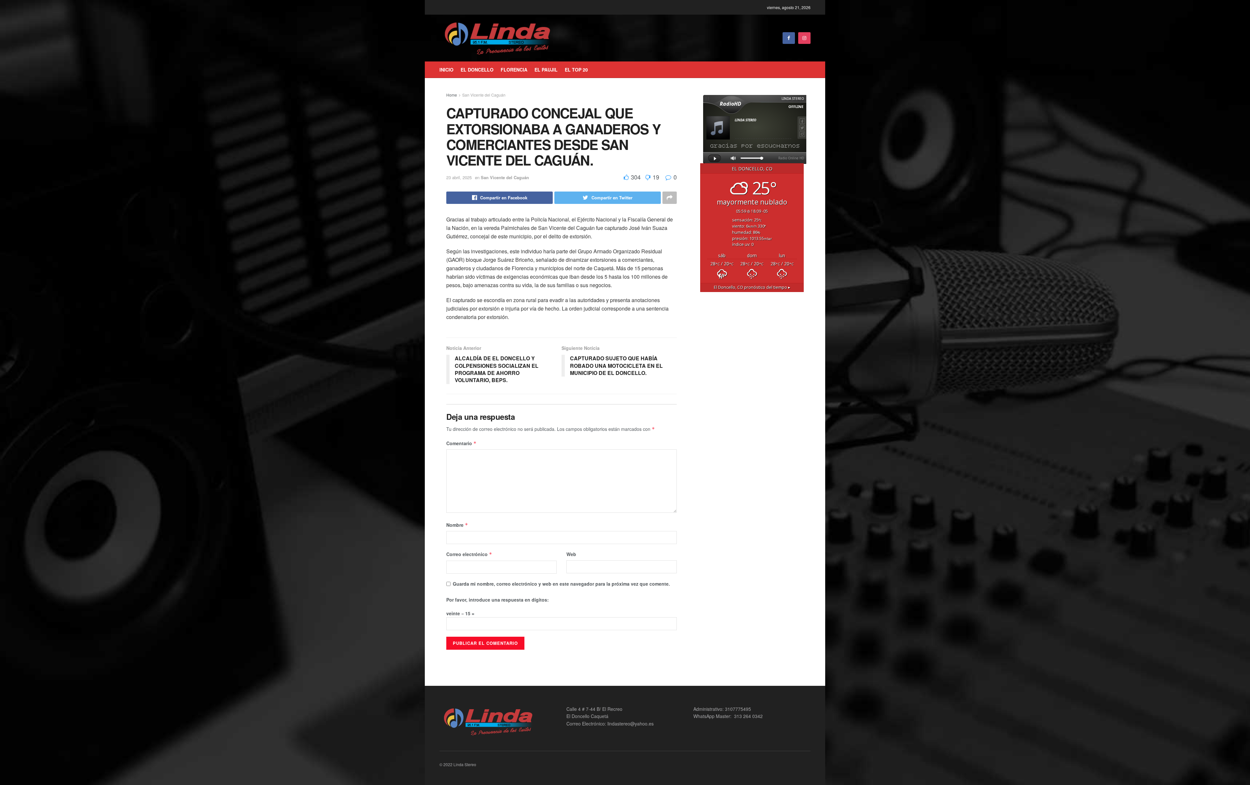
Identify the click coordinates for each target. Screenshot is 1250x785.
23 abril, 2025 (459, 177)
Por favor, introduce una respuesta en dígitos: (497, 599)
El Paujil (546, 69)
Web (571, 554)
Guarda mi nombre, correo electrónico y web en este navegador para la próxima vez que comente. (561, 583)
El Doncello (477, 69)
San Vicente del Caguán (484, 95)
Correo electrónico (469, 554)
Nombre (457, 525)
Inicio (446, 69)
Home (451, 95)
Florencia (514, 69)
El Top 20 (576, 69)
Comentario (461, 443)
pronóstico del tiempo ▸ (752, 287)
